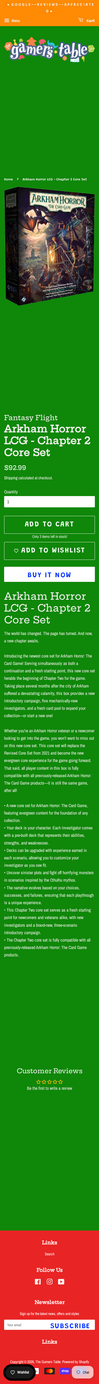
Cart (90, 21)
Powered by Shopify (75, 1361)
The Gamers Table (48, 1361)
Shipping (11, 478)
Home (8, 179)
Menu (15, 20)
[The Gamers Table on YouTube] (61, 1282)
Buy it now (50, 575)
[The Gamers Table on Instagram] (49, 1282)
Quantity (11, 492)
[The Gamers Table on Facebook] (38, 1282)
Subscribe (70, 1326)
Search (49, 1253)
